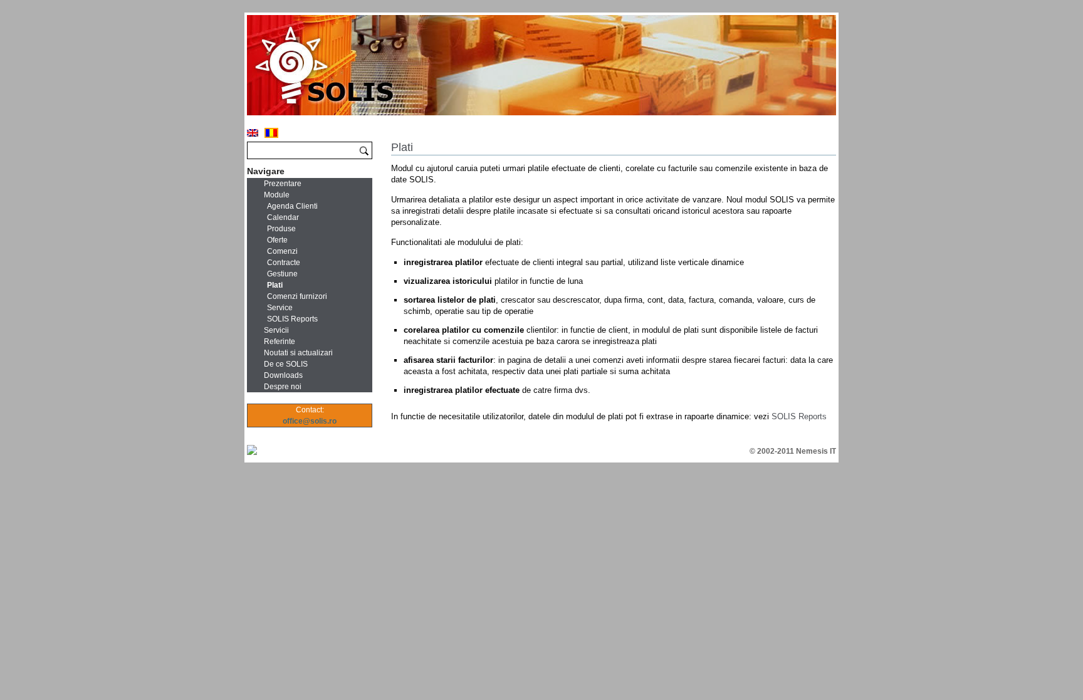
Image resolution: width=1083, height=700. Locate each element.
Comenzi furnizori (297, 296)
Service (280, 307)
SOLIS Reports (799, 416)
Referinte (279, 341)
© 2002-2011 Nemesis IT (793, 451)
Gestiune (282, 273)
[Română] (271, 133)
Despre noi (282, 386)
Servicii (276, 330)
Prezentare (282, 183)
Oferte (277, 240)
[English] (252, 133)
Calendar (283, 217)
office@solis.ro (310, 421)
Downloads (283, 375)
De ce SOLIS (286, 364)
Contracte (283, 262)
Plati (275, 285)
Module (277, 195)
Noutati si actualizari (298, 352)
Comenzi (282, 251)
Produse (281, 228)
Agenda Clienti (292, 206)
